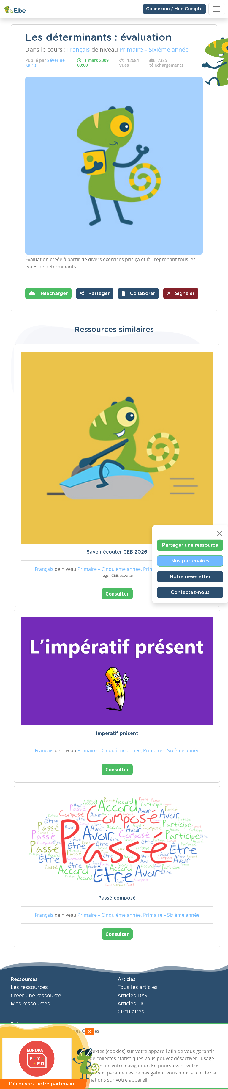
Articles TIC (131, 1003)
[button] (138, 293)
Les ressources (29, 987)
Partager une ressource (190, 545)
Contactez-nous (190, 592)
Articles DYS (132, 995)
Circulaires (131, 1011)
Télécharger (53, 293)
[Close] (219, 533)
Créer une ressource (36, 995)
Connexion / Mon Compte (174, 9)
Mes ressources (30, 1003)
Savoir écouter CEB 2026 (117, 552)
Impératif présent (117, 733)
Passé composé (117, 898)
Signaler (184, 293)
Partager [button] (98, 293)
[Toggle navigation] (216, 9)
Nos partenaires (190, 560)
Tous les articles (138, 987)
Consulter (117, 593)
